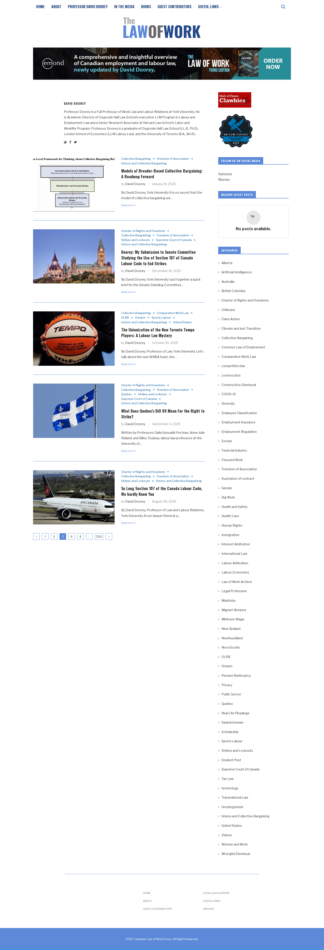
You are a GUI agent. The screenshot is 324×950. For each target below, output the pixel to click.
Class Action (231, 319)
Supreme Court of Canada (174, 240)
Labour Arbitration (235, 563)
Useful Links (208, 6)
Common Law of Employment (243, 347)
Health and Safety (235, 507)
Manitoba (228, 600)
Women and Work (235, 844)
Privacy (227, 685)
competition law (233, 366)
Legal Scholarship (216, 893)
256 (99, 536)
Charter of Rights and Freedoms (143, 231)
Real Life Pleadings (236, 713)
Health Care (230, 516)
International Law (234, 553)
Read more (127, 205)
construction (231, 375)
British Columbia (233, 291)
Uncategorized (232, 807)
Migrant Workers (234, 610)
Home (40, 6)
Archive (208, 909)
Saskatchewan (232, 722)
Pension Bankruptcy (236, 675)
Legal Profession (234, 591)
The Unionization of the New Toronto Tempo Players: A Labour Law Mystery (157, 332)
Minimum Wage (233, 619)
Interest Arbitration (236, 544)
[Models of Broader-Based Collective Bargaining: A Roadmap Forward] (74, 184)
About (56, 6)
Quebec (126, 394)
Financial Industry (234, 450)
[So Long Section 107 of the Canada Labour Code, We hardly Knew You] (74, 497)
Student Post (231, 760)
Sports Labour (161, 317)
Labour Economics (235, 572)
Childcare (228, 310)
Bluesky (224, 179)
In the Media (124, 6)
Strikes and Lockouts (135, 240)
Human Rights (232, 525)
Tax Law (228, 779)
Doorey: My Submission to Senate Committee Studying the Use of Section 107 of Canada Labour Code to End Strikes (158, 257)
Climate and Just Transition (241, 328)
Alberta (227, 263)
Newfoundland (232, 638)
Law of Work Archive (237, 582)
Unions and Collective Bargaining (144, 163)
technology (230, 788)
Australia (228, 281)
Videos (227, 835)
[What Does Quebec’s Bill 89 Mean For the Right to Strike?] (74, 411)
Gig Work (228, 497)
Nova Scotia (231, 647)
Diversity (228, 403)
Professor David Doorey (88, 6)
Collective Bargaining (136, 158)
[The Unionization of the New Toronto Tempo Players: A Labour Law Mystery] (74, 338)
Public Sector (231, 694)
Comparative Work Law (173, 313)
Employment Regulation (239, 432)
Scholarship (230, 732)
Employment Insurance (238, 422)
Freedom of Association (173, 158)
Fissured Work (232, 460)
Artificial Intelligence (237, 272)
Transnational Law (235, 797)
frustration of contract (238, 478)
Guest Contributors (175, 6)
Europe (227, 441)
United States (182, 322)
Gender (227, 488)
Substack (225, 174)
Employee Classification (239, 413)
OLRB (125, 317)
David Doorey (75, 103)
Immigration (230, 535)
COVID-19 (229, 394)
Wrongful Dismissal (236, 854)
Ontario (140, 317)
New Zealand (231, 628)
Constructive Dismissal (239, 385)
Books (146, 6)
